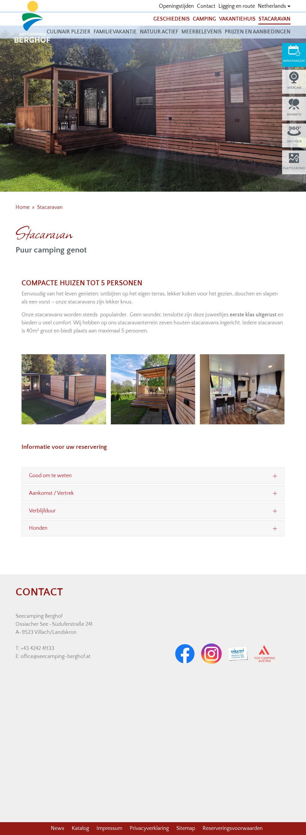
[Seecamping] (33, 21)
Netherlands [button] (272, 6)
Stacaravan (274, 19)
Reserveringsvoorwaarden (233, 828)
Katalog (80, 828)
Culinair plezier (69, 32)
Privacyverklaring (149, 828)
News (57, 828)
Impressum (109, 828)
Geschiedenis (171, 19)
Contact (206, 6)
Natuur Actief (159, 32)
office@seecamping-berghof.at (56, 657)
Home (23, 207)
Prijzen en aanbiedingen (257, 32)
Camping (204, 19)
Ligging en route (236, 6)
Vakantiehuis (237, 19)
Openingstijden (176, 6)
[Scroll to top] (292, 821)
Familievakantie (115, 32)
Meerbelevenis (201, 32)
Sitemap (185, 828)
